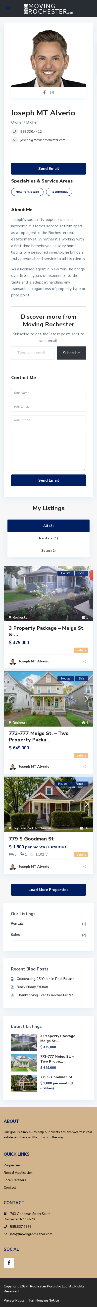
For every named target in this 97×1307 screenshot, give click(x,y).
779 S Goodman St (31, 839)
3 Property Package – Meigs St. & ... (47, 631)
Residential (59, 192)
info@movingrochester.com (31, 1234)
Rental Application (18, 1173)
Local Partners (15, 1180)
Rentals (17, 923)
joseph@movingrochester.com (42, 140)
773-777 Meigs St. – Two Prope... (57, 1059)
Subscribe (71, 353)
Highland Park (23, 828)
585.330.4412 (31, 132)
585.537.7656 (21, 1227)
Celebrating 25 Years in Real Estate (46, 978)
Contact (10, 1187)
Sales (15, 934)
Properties (12, 1165)
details (81, 650)
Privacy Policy (14, 1300)
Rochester (21, 617)
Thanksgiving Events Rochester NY (45, 995)
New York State (27, 192)
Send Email (48, 168)
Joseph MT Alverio (43, 113)
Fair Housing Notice (44, 1300)
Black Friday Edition (32, 987)
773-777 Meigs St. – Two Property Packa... (39, 736)
